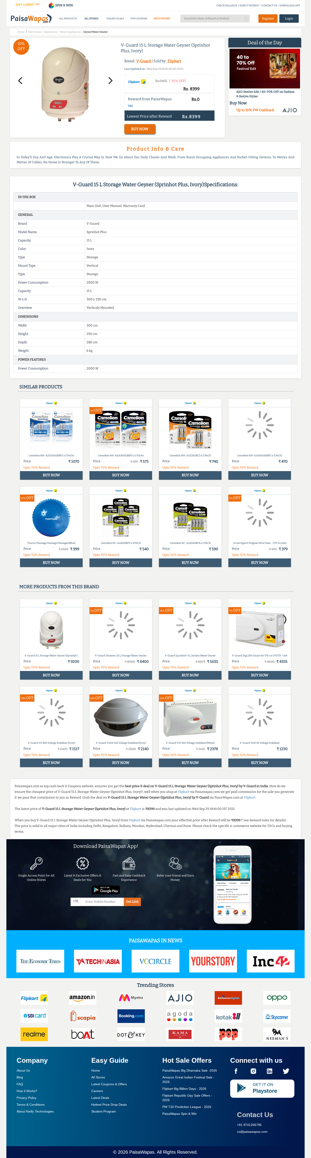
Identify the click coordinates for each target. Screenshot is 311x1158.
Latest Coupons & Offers (109, 1084)
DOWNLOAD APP (290, 5)
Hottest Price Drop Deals (109, 1104)
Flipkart (174, 61)
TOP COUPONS (138, 18)
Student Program (103, 1111)
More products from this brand (59, 586)
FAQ (20, 1084)
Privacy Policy (26, 1098)
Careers (97, 1091)
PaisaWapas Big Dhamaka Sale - (189, 1070)
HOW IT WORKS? (250, 5)
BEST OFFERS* (162, 18)
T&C (130, 106)
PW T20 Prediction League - (186, 1107)
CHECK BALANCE (226, 5)
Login (289, 18)
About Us (23, 1070)
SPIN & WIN (63, 5)
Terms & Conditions (31, 1104)
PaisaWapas (141, 1152)
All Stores (98, 1077)
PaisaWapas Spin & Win (179, 1113)
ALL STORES (91, 18)
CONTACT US (269, 5)
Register (268, 18)
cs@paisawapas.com (252, 1131)
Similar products (40, 386)
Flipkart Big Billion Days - (184, 1088)
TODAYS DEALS (115, 18)
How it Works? (27, 1091)
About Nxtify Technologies (35, 1111)
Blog (20, 1077)
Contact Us (255, 1114)
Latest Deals (100, 1098)
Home (95, 1070)
